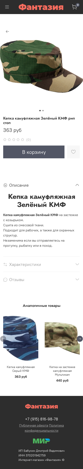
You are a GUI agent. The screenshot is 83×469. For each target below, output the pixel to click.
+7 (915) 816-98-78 (41, 419)
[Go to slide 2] (43, 110)
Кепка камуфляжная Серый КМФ (21, 369)
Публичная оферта (33, 425)
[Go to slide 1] (40, 110)
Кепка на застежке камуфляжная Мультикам (62, 371)
